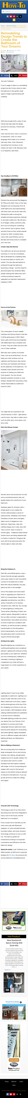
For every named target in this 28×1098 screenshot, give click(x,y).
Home (3, 26)
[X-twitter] (20, 16)
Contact (21, 1081)
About (14, 1085)
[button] (14, 20)
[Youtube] (10, 16)
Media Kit (14, 1081)
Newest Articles (11, 26)
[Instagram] (17, 16)
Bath (3, 52)
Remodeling (10, 52)
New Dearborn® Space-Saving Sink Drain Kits (14, 943)
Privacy (6, 1081)
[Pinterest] (14, 16)
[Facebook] (7, 16)
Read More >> (8, 969)
